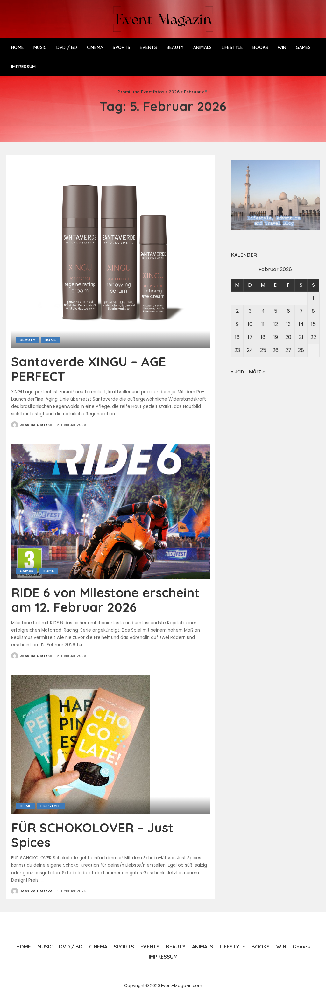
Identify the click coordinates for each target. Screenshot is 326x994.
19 (275, 337)
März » (257, 371)
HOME (50, 340)
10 (250, 324)
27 (288, 350)
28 (301, 350)
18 (263, 337)
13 (288, 324)
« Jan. (238, 371)
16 (237, 337)
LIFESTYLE (50, 806)
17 (250, 337)
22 (313, 337)
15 (313, 324)
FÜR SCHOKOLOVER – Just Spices (92, 835)
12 (275, 324)
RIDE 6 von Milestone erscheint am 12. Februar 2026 (105, 599)
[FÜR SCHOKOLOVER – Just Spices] (80, 744)
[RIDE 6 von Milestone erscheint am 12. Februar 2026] (110, 511)
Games (26, 571)
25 (263, 350)
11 (263, 324)
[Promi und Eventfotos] (163, 19)
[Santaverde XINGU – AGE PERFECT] (110, 253)
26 (276, 350)
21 (301, 337)
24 (250, 350)
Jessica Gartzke (36, 425)
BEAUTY (27, 340)
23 (237, 350)
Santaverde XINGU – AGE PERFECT (88, 369)
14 (301, 324)
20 (288, 337)
